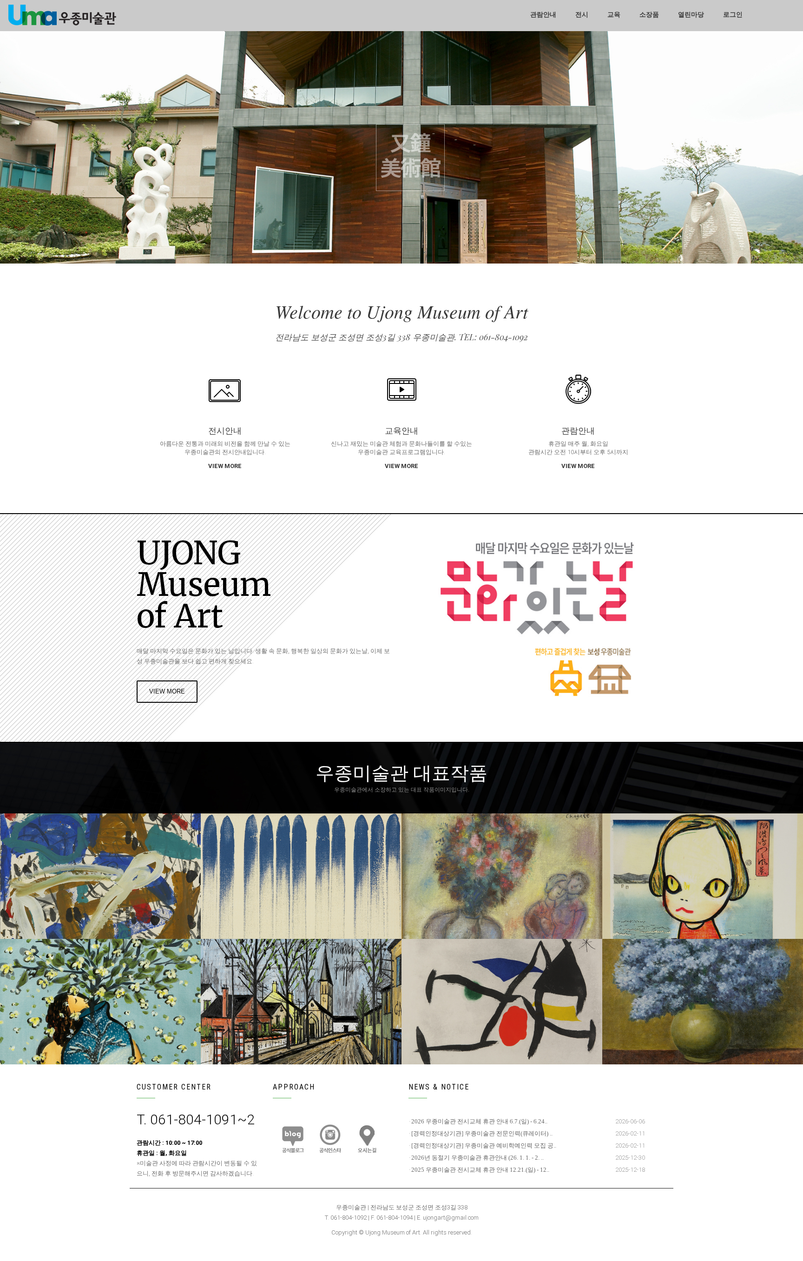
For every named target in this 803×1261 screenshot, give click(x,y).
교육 (613, 15)
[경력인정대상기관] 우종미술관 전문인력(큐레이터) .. (482, 1133)
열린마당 (691, 15)
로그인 (733, 15)
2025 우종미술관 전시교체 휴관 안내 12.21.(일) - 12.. (480, 1169)
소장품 (649, 15)
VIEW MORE (225, 465)
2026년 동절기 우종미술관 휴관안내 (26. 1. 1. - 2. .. (477, 1157)
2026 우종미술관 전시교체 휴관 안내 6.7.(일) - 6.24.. (479, 1121)
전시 (581, 15)
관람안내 (543, 15)
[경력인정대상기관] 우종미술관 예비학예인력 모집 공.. (483, 1145)
